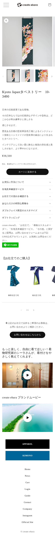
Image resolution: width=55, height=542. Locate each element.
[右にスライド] (52, 76)
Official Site (27, 522)
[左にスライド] (3, 76)
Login (27, 489)
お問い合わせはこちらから (27, 335)
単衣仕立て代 (13, 295)
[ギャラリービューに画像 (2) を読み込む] (27, 75)
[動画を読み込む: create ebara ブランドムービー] (27, 418)
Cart (27, 482)
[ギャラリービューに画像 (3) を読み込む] (41, 75)
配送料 (9, 164)
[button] (50, 5)
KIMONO (28, 455)
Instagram (27, 515)
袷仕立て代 (36, 295)
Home (27, 469)
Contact (27, 502)
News (27, 476)
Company (27, 509)
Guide (27, 496)
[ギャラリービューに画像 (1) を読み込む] (13, 75)
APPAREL (27, 444)
